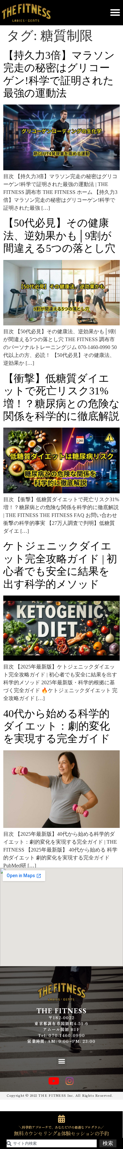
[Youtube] (54, 1081)
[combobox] (52, 1143)
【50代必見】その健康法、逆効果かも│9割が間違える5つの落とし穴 (59, 235)
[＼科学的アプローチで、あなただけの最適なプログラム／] (61, 1119)
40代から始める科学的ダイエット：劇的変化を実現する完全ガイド (56, 726)
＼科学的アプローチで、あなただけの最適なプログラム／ (61, 1127)
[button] (115, 12)
